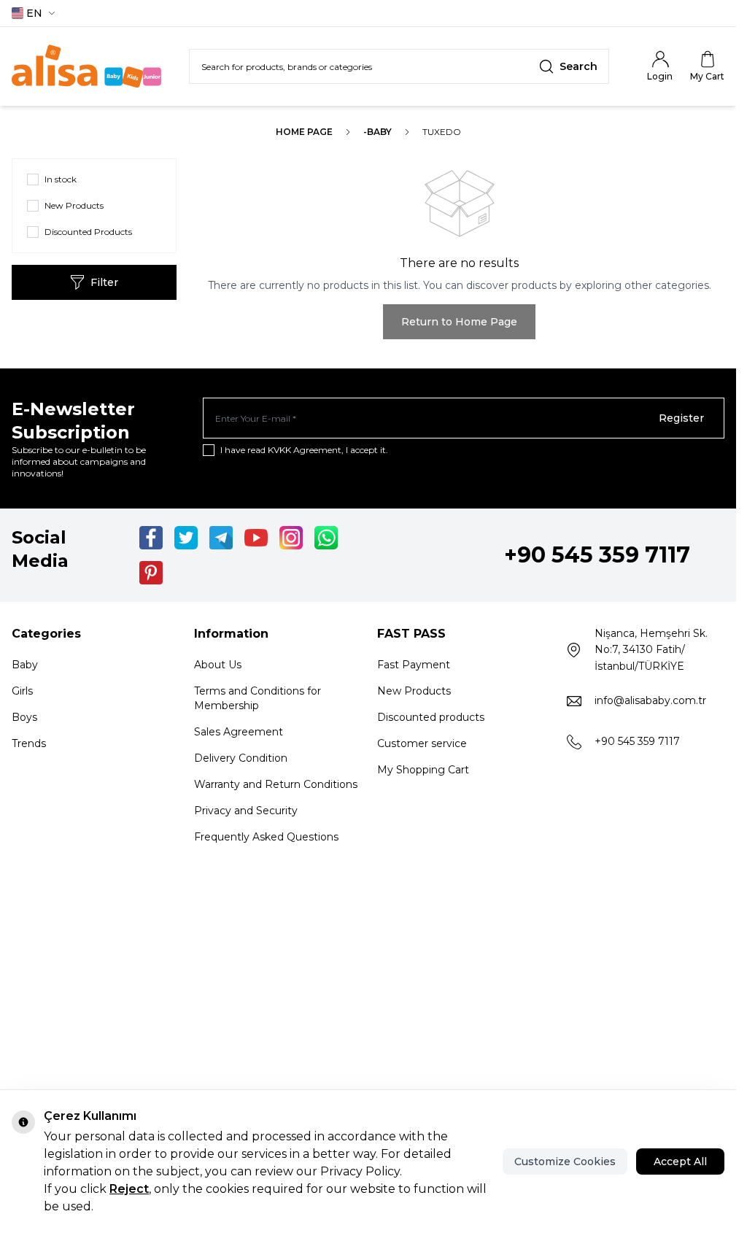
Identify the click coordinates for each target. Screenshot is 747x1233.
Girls (22, 690)
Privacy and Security (246, 810)
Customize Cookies (565, 1161)
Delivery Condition (240, 758)
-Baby (377, 131)
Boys (24, 717)
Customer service (422, 743)
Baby (25, 664)
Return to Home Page (459, 321)
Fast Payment (413, 664)
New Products (414, 690)
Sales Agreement (238, 731)
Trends (29, 743)
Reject (129, 1189)
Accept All (680, 1161)
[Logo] (86, 66)
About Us (217, 664)
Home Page (304, 131)
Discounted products (430, 717)
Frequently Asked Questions (266, 836)
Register (681, 418)
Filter (104, 282)
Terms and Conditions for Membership (257, 698)
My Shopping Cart (423, 769)
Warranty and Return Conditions (275, 784)
